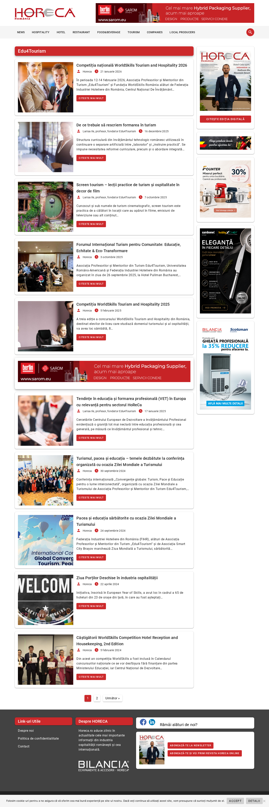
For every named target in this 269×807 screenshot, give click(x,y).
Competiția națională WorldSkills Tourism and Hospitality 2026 (131, 65)
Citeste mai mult (91, 98)
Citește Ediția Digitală (225, 119)
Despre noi (26, 731)
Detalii (254, 800)
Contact (24, 746)
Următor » (112, 698)
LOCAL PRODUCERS (182, 32)
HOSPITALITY (40, 32)
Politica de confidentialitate (38, 738)
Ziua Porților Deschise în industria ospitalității (117, 577)
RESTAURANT (81, 32)
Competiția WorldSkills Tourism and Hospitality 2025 (123, 304)
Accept (235, 800)
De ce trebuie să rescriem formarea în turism (116, 125)
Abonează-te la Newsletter (190, 745)
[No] (264, 801)
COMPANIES (154, 32)
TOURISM (134, 32)
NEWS (21, 32)
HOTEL (61, 32)
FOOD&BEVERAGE (108, 32)
